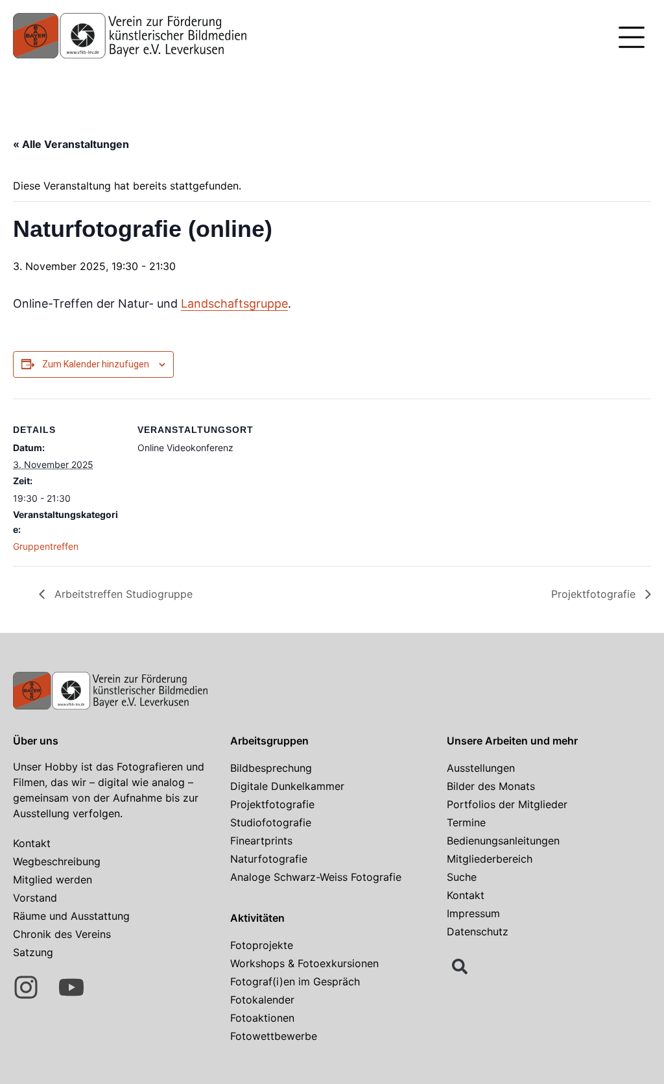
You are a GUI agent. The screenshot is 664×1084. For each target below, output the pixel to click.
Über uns (35, 740)
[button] (631, 38)
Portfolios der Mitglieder (507, 804)
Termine (466, 822)
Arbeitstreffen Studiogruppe (122, 593)
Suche (462, 876)
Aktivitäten (257, 917)
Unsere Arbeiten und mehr (512, 740)
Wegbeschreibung (57, 861)
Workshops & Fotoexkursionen (304, 963)
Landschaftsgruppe (234, 303)
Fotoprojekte (261, 945)
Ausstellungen (481, 767)
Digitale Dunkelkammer (287, 786)
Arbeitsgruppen (269, 740)
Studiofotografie (270, 822)
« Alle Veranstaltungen (71, 144)
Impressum (473, 913)
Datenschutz (477, 931)
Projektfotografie (595, 593)
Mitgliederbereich (489, 858)
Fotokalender (262, 999)
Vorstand (35, 897)
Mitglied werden (52, 879)
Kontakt (32, 843)
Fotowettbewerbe (273, 1035)
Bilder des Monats (491, 786)
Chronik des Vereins (62, 934)
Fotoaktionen (262, 1017)
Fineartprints (261, 840)
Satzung (33, 952)
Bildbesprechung (271, 767)
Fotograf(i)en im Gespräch (295, 981)
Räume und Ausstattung (71, 915)
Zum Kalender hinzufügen (95, 364)
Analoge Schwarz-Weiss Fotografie (315, 876)
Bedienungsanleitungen (503, 840)
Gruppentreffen (45, 546)
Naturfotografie (268, 858)
